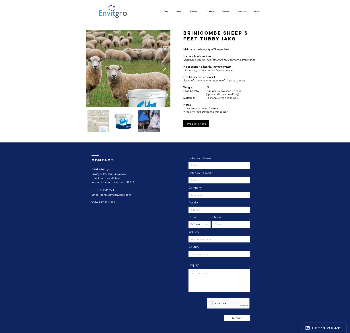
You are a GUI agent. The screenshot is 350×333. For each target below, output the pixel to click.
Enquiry (193, 265)
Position (193, 202)
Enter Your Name (199, 158)
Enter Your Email (199, 173)
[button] (194, 12)
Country (193, 246)
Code (192, 217)
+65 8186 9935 (106, 190)
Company (195, 187)
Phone (216, 217)
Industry (193, 232)
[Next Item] (164, 68)
